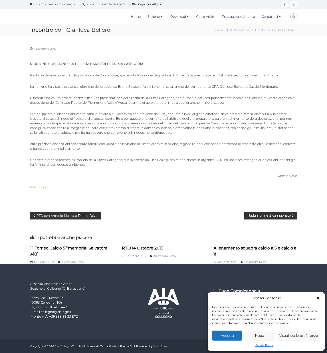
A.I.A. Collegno (239, 30)
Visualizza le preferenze (298, 335)
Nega (259, 335)
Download (178, 17)
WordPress (160, 346)
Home (136, 17)
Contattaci (270, 17)
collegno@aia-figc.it (148, 4)
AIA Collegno (63, 346)
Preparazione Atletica (238, 17)
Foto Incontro (41, 187)
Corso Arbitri (205, 17)
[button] (318, 298)
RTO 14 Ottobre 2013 (142, 248)
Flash (112, 346)
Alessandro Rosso (72, 261)
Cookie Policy (264, 345)
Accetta (227, 335)
